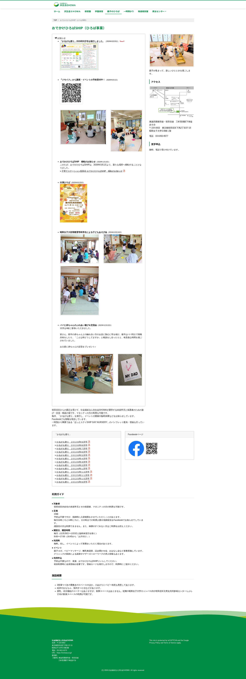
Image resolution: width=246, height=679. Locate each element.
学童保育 (99, 11)
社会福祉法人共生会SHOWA (119, 670)
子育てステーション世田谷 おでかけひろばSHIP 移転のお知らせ (92, 171)
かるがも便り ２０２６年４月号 (72, 459)
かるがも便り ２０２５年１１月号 (73, 475)
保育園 (88, 11)
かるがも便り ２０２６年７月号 (72, 449)
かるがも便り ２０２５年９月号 (72, 482)
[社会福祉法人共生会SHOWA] (65, 4)
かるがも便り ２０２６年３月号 (72, 462)
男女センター (158, 11)
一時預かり (129, 11)
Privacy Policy (154, 643)
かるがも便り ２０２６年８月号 (72, 445)
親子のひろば (113, 11)
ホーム (57, 11)
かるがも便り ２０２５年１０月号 (73, 479)
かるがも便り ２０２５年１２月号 (73, 472)
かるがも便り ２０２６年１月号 (72, 469)
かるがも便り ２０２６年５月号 (72, 455)
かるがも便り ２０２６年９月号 (72, 442)
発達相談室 (143, 11)
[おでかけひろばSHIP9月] (79, 56)
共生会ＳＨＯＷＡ (72, 11)
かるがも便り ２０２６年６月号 (72, 452)
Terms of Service (170, 643)
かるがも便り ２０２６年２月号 (72, 465)
